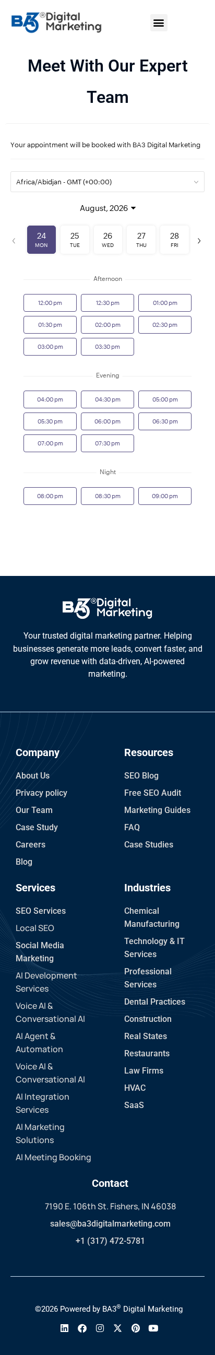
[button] (159, 22)
